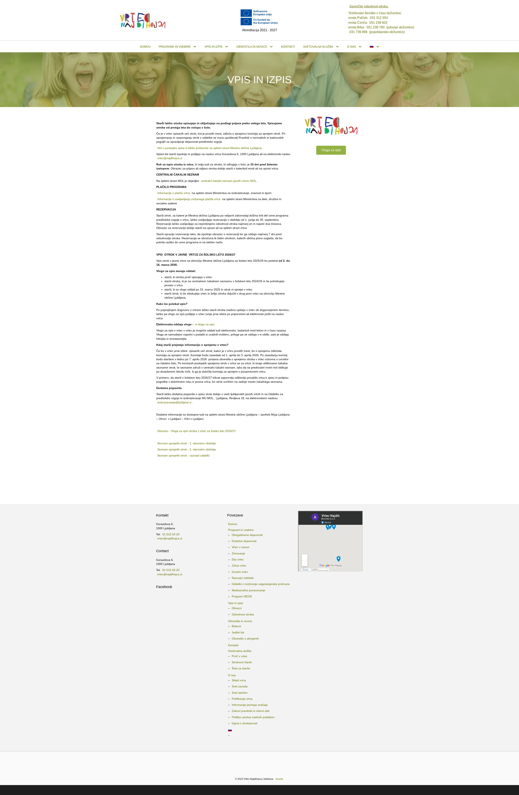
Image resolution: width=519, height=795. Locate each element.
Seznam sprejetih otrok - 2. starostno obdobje (186, 449)
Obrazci (237, 608)
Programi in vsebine (241, 529)
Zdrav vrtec (239, 565)
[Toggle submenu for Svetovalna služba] (337, 47)
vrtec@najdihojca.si (169, 158)
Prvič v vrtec (239, 656)
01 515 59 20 (170, 534)
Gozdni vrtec (240, 571)
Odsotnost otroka (243, 614)
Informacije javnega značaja (250, 704)
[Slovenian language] (259, 730)
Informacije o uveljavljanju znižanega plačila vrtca (188, 199)
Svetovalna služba (239, 650)
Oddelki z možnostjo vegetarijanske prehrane (261, 584)
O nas (232, 675)
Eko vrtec (238, 559)
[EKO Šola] (243, 762)
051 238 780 (376, 27)
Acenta (279, 779)
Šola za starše (241, 668)
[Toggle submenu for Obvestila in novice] (271, 47)
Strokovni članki (242, 662)
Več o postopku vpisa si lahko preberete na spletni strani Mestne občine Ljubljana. (209, 148)
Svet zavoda (240, 686)
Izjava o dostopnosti (244, 723)
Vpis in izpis (235, 603)
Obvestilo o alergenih (245, 638)
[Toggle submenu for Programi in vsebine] (195, 47)
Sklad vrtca (239, 680)
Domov (232, 524)
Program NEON (242, 596)
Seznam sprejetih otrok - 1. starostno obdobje (186, 443)
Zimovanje (238, 553)
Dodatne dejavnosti (244, 541)
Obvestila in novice (240, 621)
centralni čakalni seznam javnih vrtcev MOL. (229, 180)
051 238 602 (378, 22)
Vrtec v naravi (240, 547)
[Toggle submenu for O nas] (360, 47)
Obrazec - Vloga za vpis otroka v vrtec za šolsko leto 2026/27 (196, 431)
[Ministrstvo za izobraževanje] (181, 762)
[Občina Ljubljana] (222, 762)
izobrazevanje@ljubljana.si (174, 402)
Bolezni (236, 626)
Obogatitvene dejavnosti (247, 535)
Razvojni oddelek (243, 578)
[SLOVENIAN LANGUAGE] (374, 46)
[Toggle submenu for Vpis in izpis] (227, 47)
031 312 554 (379, 17)
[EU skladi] (340, 762)
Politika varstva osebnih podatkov (253, 717)
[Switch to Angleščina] (259, 740)
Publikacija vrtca (242, 698)
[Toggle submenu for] (378, 47)
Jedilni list (238, 632)
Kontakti (233, 645)
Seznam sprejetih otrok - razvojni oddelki (183, 455)
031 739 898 (358, 32)
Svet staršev (240, 692)
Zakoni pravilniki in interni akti (250, 710)
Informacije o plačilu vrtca (173, 193)
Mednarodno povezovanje (248, 590)
